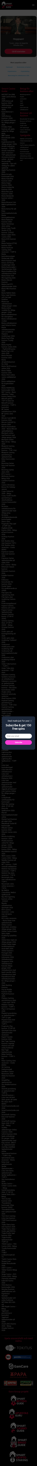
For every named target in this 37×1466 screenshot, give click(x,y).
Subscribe (18, 742)
